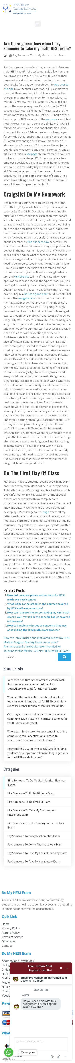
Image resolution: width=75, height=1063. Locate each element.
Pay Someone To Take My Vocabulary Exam (33, 861)
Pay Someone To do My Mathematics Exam (39, 55)
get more (51, 119)
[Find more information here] (41, 1011)
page (46, 512)
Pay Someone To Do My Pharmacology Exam (34, 844)
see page (31, 154)
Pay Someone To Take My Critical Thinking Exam (37, 853)
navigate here (26, 298)
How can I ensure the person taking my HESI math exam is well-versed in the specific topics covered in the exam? (38, 617)
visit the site (21, 276)
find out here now (38, 242)
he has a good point (36, 294)
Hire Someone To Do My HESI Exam (28, 802)
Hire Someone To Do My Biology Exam (30, 793)
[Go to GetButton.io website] (9, 1059)
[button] (38, 24)
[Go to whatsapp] (8, 1052)
